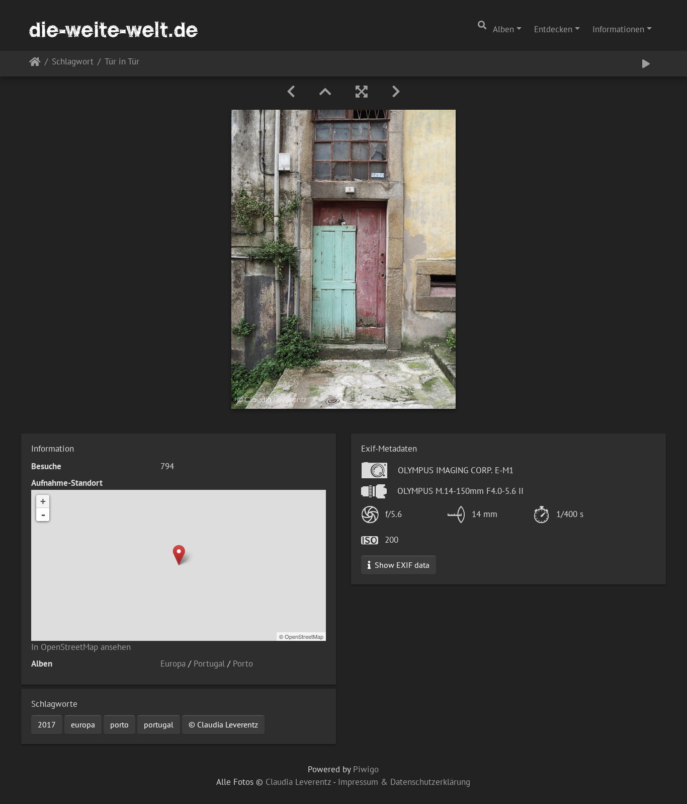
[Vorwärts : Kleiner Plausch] (396, 92)
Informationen (618, 29)
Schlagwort (73, 62)
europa (83, 724)
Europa (173, 663)
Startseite (35, 63)
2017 (47, 724)
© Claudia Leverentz (223, 724)
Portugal (209, 663)
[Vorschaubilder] (325, 92)
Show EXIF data (401, 565)
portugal (159, 724)
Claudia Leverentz (298, 781)
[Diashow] (646, 63)
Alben (503, 29)
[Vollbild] (361, 92)
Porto (243, 663)
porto (119, 724)
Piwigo (366, 769)
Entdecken (553, 29)
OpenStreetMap (304, 636)
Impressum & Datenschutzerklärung (404, 781)
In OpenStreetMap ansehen (81, 646)
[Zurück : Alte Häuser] (291, 92)
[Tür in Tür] (179, 555)
